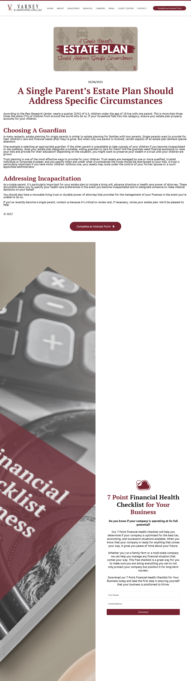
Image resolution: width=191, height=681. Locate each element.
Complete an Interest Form (169, 8)
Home (50, 8)
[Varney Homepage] (24, 8)
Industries (73, 8)
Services (88, 8)
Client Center (126, 8)
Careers (100, 8)
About (60, 8)
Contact (142, 8)
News (111, 8)
